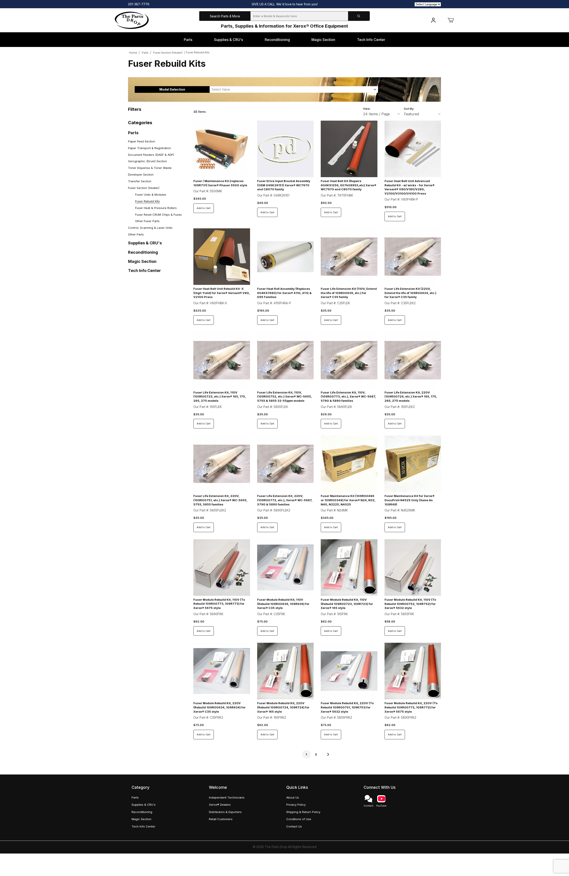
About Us (292, 797)
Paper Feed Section (141, 141)
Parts (145, 52)
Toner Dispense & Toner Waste (150, 168)
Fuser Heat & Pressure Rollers (156, 208)
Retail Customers (220, 819)
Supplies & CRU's (145, 243)
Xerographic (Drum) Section (147, 161)
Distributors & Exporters (225, 812)
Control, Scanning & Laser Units (150, 227)
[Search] (359, 16)
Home (133, 52)
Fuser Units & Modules (150, 194)
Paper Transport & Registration (149, 148)
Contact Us (294, 826)
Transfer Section (139, 181)
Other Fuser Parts (147, 221)
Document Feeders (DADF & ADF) (151, 154)
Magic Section (142, 261)
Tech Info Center (144, 270)
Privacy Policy (296, 804)
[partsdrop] (132, 20)
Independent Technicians (226, 797)
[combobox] (294, 89)
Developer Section (141, 174)
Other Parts (136, 234)
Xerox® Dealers (220, 804)
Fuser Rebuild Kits (198, 52)
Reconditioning (143, 252)
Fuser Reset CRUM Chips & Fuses (158, 214)
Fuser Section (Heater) (167, 52)
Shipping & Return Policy (303, 812)
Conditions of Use (298, 819)
